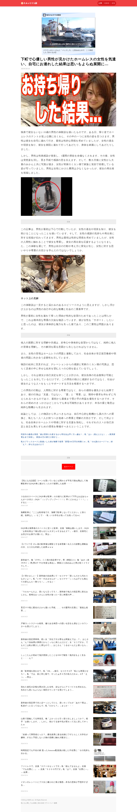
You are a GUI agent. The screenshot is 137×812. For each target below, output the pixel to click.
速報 (113, 3)
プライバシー (49, 803)
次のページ (68, 467)
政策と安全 (37, 803)
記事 (100, 3)
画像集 (106, 3)
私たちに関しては (27, 803)
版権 (55, 803)
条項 (42, 803)
